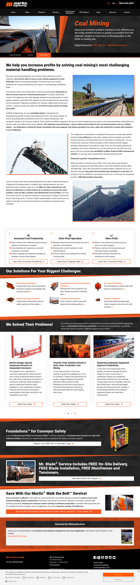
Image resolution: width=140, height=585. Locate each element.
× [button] (138, 571)
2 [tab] (72, 414)
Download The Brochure (17, 536)
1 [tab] (68, 414)
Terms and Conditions (101, 565)
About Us (112, 12)
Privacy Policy (98, 562)
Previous (65, 413)
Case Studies (44, 55)
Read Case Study (25, 404)
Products (41, 12)
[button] (47, 581)
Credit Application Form (102, 567)
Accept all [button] (118, 575)
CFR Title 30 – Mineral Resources (110, 45)
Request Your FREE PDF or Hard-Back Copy (52, 444)
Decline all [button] (118, 579)
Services (56, 12)
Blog (98, 12)
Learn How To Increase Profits (110, 262)
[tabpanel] (26, 370)
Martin (17, 4)
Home (13, 12)
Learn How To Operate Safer (68, 262)
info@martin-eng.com (57, 569)
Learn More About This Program (85, 478)
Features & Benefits (15, 55)
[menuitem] (17, 4)
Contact (127, 12)
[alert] (70, 577)
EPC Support (84, 12)
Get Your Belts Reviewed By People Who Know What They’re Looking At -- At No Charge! (52, 511)
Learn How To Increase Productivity (27, 262)
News (27, 12)
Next (75, 413)
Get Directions (55, 565)
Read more (21, 574)
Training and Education (70, 12)
